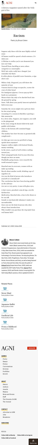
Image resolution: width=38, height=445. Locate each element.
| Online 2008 (18, 226)
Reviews (5, 369)
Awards (5, 389)
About (3, 381)
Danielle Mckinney (5, 29)
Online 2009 (5, 299)
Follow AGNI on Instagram (24, 435)
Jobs (4, 415)
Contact (4, 409)
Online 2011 (5, 288)
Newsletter (6, 417)
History (5, 384)
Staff (4, 397)
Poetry (13, 40)
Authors (5, 387)
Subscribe (5, 423)
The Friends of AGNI (10, 399)
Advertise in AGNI (9, 412)
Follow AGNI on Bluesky (8, 435)
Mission (5, 392)
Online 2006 (5, 322)
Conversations (7, 366)
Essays (5, 361)
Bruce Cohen (22, 40)
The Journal (7, 402)
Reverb (5, 374)
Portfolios (6, 371)
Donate (32, 348)
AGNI (7, 348)
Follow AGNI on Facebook (8, 438)
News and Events (8, 394)
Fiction (5, 364)
